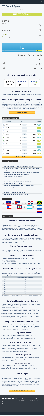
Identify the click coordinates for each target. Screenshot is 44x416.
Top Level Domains (33, 401)
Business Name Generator (22, 401)
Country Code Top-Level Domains (11, 9)
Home (3, 9)
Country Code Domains (34, 400)
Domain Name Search (21, 400)
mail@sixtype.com (7, 401)
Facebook (6, 405)
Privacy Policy (6, 403)
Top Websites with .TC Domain (22, 156)
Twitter (5, 407)
